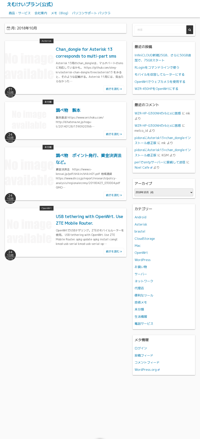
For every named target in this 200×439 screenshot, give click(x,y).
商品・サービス (20, 13)
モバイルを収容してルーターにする (160, 74)
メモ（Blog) (59, 13)
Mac (138, 245)
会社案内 (41, 13)
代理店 (139, 288)
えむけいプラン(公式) (30, 4)
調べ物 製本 (68, 110)
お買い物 (141, 267)
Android (140, 217)
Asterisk (47, 40)
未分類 (48, 102)
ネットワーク (144, 281)
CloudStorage (145, 238)
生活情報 (141, 316)
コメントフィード (147, 362)
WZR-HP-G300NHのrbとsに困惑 (158, 113)
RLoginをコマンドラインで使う (157, 67)
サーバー (141, 274)
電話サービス (144, 323)
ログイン (141, 348)
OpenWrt (47, 208)
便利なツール (144, 295)
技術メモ (141, 302)
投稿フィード (144, 355)
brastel (140, 231)
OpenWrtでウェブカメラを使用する (160, 82)
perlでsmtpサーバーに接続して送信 (160, 162)
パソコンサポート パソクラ (91, 13)
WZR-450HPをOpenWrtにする (156, 89)
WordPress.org (146, 369)
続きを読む (113, 89)
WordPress (143, 260)
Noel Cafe (142, 167)
